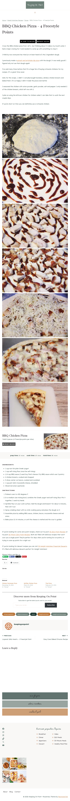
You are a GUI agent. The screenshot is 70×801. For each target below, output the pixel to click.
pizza (33, 614)
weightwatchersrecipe (59, 614)
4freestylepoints (8, 614)
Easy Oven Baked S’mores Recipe (56, 637)
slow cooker (35, 704)
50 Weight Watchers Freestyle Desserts (52, 546)
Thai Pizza (48, 583)
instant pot (35, 712)
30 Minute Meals (60, 741)
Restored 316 (63, 797)
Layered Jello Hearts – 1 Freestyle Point (16, 637)
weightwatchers (44, 614)
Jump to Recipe (28, 41)
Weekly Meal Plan (60, 744)
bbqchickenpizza (23, 614)
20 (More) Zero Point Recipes (19, 535)
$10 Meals (58, 737)
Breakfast (42, 734)
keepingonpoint (21, 624)
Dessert (41, 744)
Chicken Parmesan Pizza (9, 583)
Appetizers (42, 741)
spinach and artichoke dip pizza (28, 60)
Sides (56, 734)
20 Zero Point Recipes (57, 532)
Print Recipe (43, 41)
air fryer (35, 696)
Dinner (41, 737)
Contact (17, 792)
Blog (11, 792)
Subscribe (51, 605)
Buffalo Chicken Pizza (30, 583)
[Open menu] (35, 12)
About (5, 792)
